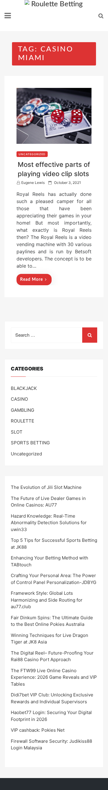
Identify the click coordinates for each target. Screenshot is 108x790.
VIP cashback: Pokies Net (37, 730)
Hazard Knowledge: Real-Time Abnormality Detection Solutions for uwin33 (49, 522)
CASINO (19, 399)
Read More (31, 279)
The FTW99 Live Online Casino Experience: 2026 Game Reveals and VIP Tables (54, 677)
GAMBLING (22, 410)
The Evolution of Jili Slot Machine (46, 487)
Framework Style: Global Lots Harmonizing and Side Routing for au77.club (46, 599)
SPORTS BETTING (30, 443)
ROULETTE (22, 421)
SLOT (16, 432)
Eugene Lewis (33, 182)
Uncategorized (32, 154)
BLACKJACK (24, 388)
